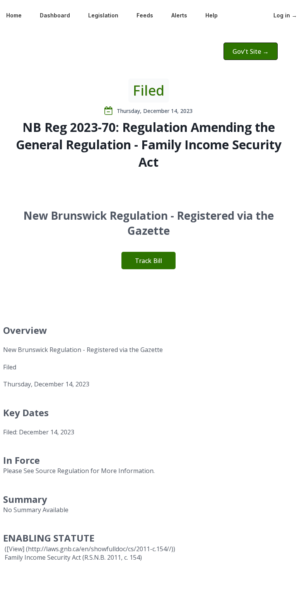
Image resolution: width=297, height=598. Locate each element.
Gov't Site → (250, 51)
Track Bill (148, 260)
